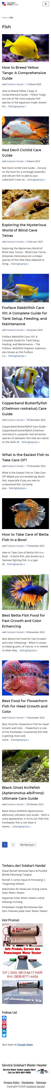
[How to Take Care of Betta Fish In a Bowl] (25, 513)
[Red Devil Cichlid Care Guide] (25, 130)
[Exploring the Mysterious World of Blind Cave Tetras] (25, 204)
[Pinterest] (25, 1026)
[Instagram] (25, 1022)
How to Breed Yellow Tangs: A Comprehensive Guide (24, 72)
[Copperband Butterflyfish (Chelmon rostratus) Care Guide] (25, 382)
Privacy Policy (11, 1082)
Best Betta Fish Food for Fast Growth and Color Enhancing (23, 620)
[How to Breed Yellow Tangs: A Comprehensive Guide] (25, 48)
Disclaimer (28, 1082)
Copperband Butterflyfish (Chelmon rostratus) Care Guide (24, 408)
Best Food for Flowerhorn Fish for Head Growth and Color (24, 706)
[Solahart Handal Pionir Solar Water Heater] (10, 4)
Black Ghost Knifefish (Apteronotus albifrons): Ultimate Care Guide (23, 793)
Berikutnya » (27, 844)
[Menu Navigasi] (46, 3)
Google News (25, 1044)
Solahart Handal (15, 84)
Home (4, 17)
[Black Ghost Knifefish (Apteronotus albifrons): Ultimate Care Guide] (25, 766)
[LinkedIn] (25, 1031)
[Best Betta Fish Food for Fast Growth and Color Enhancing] (25, 592)
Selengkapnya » (17, 106)
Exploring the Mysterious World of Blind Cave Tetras (24, 230)
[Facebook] (25, 1018)
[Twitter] (25, 1035)
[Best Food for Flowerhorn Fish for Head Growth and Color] (25, 677)
